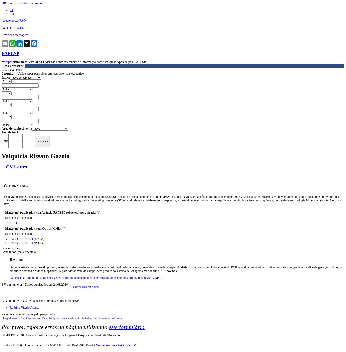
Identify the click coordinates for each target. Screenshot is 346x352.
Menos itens (25, 217)
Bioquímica (26, 318)
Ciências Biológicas (50, 318)
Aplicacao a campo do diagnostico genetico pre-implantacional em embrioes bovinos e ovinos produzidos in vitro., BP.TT (86, 277)
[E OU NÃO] (7, 81)
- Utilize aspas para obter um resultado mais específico (43, 73)
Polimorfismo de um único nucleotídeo (103, 318)
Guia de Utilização (13, 27)
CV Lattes (16, 166)
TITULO (11, 223)
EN (12, 13)
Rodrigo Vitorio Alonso (24, 307)
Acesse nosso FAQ (14, 20)
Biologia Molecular (11, 318)
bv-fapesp (8, 62)
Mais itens (11, 217)
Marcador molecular (75, 318)
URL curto (8, 3)
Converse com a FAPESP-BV (116, 345)
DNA (62, 318)
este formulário (127, 327)
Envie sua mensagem (15, 35)
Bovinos (36, 318)
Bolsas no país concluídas (85, 286)
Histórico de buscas (29, 3)
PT (11, 10)
